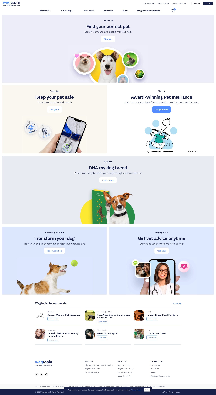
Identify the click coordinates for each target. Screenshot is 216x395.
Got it (147, 390)
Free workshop (54, 251)
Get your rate (161, 109)
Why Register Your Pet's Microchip (99, 365)
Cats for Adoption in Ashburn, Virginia (82, 386)
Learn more (108, 180)
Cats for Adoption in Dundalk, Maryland (50, 386)
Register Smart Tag (125, 369)
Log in (208, 3)
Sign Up (197, 3)
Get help (161, 251)
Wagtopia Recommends (148, 10)
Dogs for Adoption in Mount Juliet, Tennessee (147, 386)
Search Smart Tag (125, 372)
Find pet (108, 39)
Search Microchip (92, 372)
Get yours (54, 109)
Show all (177, 304)
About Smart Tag (124, 376)
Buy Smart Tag (123, 365)
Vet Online (108, 10)
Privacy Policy (136, 390)
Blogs (125, 10)
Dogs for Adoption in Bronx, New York (113, 386)
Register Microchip (92, 369)
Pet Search (88, 10)
